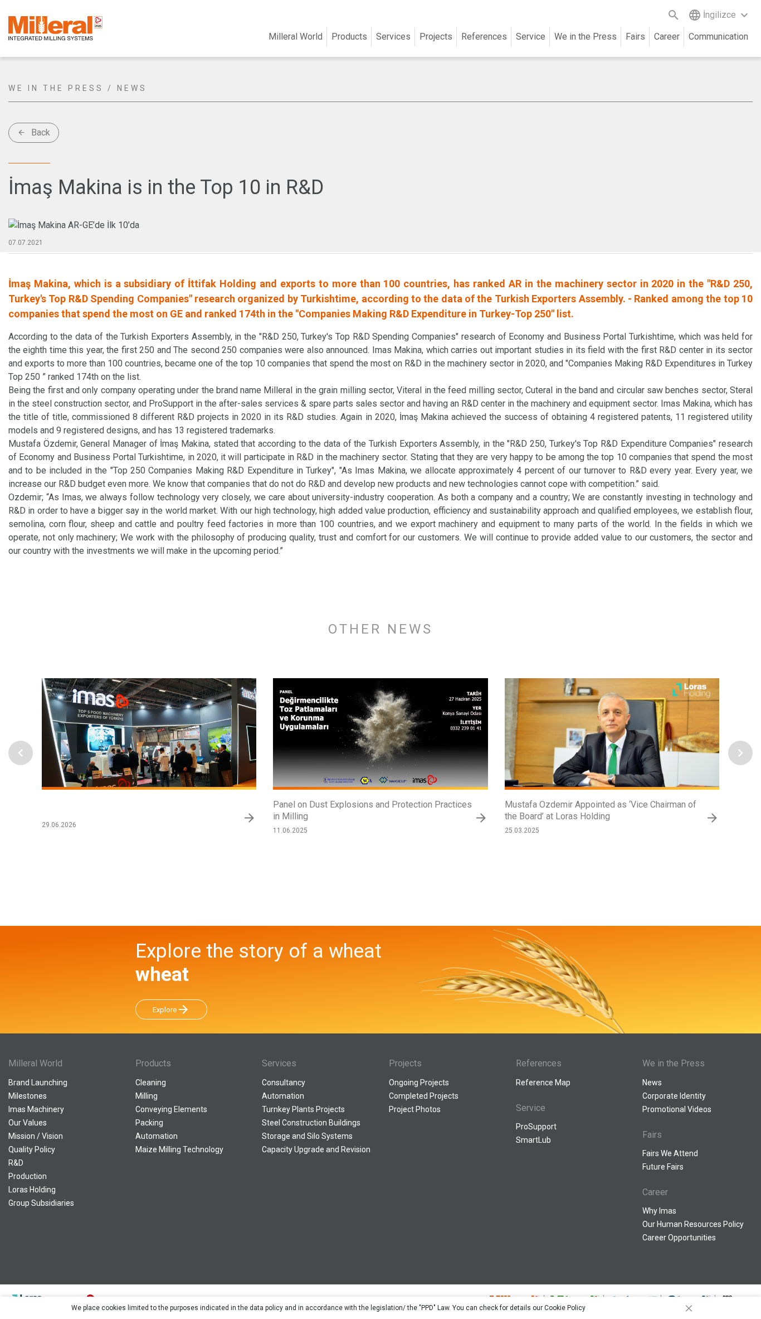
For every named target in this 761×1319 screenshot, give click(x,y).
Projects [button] (435, 36)
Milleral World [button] (296, 36)
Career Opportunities (679, 1237)
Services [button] (393, 36)
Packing (149, 1122)
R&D (15, 1162)
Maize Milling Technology (179, 1149)
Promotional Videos (676, 1109)
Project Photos (415, 1109)
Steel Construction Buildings (311, 1122)
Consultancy (283, 1082)
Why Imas (659, 1210)
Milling (146, 1095)
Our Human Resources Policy (693, 1224)
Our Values (27, 1122)
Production (27, 1176)
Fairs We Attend (670, 1153)
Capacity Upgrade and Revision (316, 1149)
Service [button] (530, 36)
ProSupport (536, 1126)
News (652, 1082)
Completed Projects (423, 1095)
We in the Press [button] (585, 36)
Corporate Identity (674, 1095)
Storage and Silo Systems (307, 1136)
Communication (718, 36)
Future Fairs (663, 1166)
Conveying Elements (171, 1109)
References (484, 36)
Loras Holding (32, 1189)
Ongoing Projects (419, 1082)
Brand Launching (37, 1082)
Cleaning (150, 1082)
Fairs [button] (635, 36)
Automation (156, 1136)
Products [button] (349, 36)
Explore (171, 1009)
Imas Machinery (36, 1109)
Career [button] (667, 36)
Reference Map (543, 1082)
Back (33, 132)
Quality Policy (31, 1149)
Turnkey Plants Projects (303, 1109)
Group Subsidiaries (41, 1203)
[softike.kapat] (687, 1308)
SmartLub (533, 1140)
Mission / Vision (35, 1136)
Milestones (27, 1095)
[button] (20, 752)
